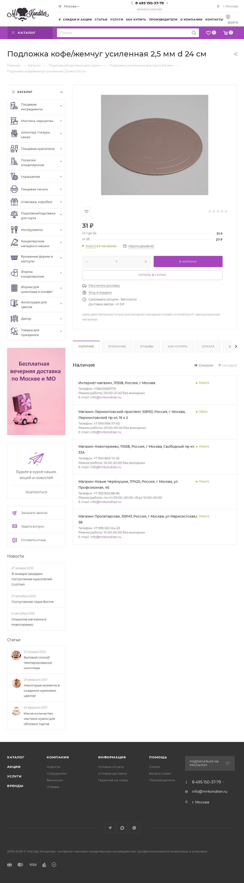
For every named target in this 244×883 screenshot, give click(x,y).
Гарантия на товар (113, 780)
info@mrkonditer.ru (105, 397)
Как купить (178, 346)
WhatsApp (134, 828)
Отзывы (147, 346)
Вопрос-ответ (160, 773)
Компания (58, 757)
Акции (14, 767)
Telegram (110, 828)
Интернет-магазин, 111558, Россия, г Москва (116, 383)
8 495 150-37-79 (149, 3)
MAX (122, 828)
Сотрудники (56, 773)
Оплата (208, 346)
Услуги (14, 776)
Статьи (13, 640)
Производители (162, 780)
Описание (117, 346)
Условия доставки (112, 773)
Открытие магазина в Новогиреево (28, 621)
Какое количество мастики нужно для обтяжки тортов (39, 718)
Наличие (86, 346)
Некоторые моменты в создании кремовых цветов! (42, 690)
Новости (15, 556)
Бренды (15, 786)
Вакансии (55, 780)
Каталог (16, 757)
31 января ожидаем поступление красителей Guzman (31, 579)
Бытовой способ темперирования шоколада (38, 662)
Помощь (158, 757)
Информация (112, 757)
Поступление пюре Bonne (32, 602)
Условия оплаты (111, 767)
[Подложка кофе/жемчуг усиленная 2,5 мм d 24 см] (154, 144)
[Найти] (194, 32)
